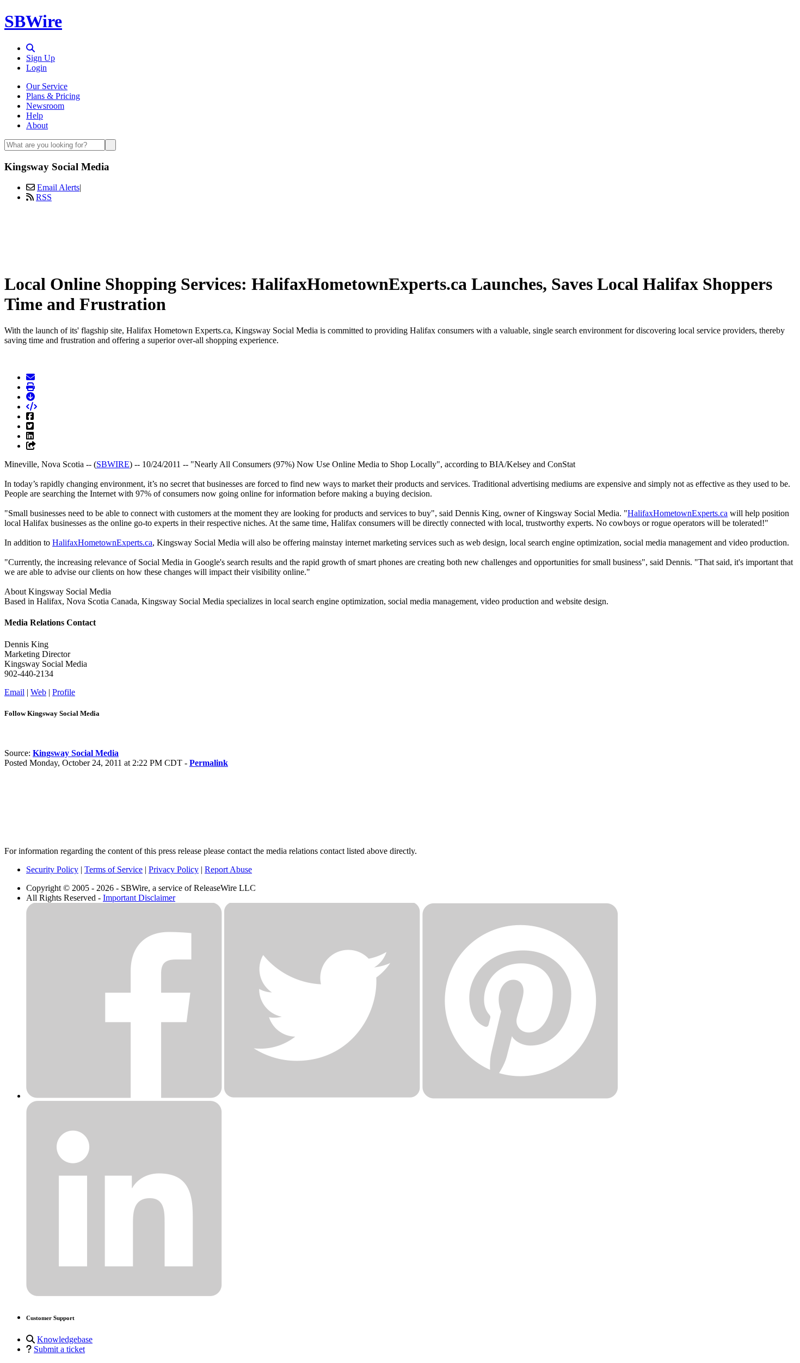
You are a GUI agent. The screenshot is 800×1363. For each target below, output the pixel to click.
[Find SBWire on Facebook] (124, 1095)
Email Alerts (58, 187)
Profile (63, 692)
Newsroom (45, 105)
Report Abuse (228, 869)
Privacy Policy (174, 869)
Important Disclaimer (139, 897)
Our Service (46, 86)
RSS (44, 197)
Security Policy (52, 869)
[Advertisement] (400, 235)
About (37, 125)
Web (38, 692)
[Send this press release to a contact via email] (30, 377)
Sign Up (40, 58)
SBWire (33, 21)
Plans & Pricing (53, 96)
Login (36, 67)
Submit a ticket (59, 1349)
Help (34, 115)
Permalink (208, 762)
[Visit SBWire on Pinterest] (520, 1095)
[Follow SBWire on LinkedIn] (124, 1293)
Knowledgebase (65, 1339)
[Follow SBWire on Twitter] (322, 1095)
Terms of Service (113, 869)
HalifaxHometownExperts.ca (677, 513)
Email (14, 692)
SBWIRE (113, 464)
